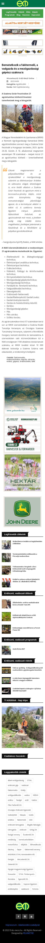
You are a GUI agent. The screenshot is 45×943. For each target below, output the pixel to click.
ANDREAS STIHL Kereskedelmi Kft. (21, 854)
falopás (23, 815)
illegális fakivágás (34, 825)
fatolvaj (11, 849)
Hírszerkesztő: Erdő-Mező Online (20, 78)
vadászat (25, 785)
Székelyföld (12, 815)
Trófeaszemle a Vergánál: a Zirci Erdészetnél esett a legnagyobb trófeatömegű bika (24, 569)
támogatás (12, 830)
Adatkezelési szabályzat (29, 925)
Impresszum (11, 925)
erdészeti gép (13, 785)
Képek (35, 12)
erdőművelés (25, 361)
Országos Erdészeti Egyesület (19, 810)
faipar (19, 849)
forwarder (12, 874)
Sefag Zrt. (33, 830)
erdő (26, 800)
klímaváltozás (35, 844)
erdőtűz (11, 820)
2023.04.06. (14, 81)
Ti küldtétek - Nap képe (16, 700)
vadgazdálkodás (14, 884)
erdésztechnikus (13, 359)
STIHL (29, 780)
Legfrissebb (11, 12)
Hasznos (26, 15)
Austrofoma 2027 (19, 649)
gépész (16, 361)
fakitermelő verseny (32, 849)
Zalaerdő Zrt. (13, 864)
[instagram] (25, 916)
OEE (30, 820)
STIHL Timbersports (26, 874)
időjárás (24, 844)
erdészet (23, 830)
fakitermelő (21, 820)
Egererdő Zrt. (23, 879)
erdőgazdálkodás (14, 795)
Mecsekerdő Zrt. (23, 859)
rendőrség (12, 839)
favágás (11, 859)
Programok (10, 15)
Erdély (23, 790)
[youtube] (31, 916)
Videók (21, 12)
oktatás (31, 359)
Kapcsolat (36, 15)
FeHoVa (35, 889)
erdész (9, 361)
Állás (28, 12)
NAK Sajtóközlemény (21, 87)
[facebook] (18, 916)
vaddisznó (25, 889)
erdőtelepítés (13, 889)
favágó (19, 800)
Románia (11, 879)
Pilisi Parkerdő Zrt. (15, 805)
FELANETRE (28, 933)
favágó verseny (14, 835)
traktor (34, 800)
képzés (24, 359)
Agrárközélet (21, 84)
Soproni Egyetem (30, 884)
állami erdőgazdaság (16, 780)
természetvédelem (26, 839)
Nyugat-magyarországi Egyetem (20, 869)
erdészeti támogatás (16, 825)
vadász (27, 795)
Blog (18, 15)
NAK (33, 361)
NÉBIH (35, 795)
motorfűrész (13, 844)
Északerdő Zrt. (28, 835)
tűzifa (31, 815)
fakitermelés (19, 357)
